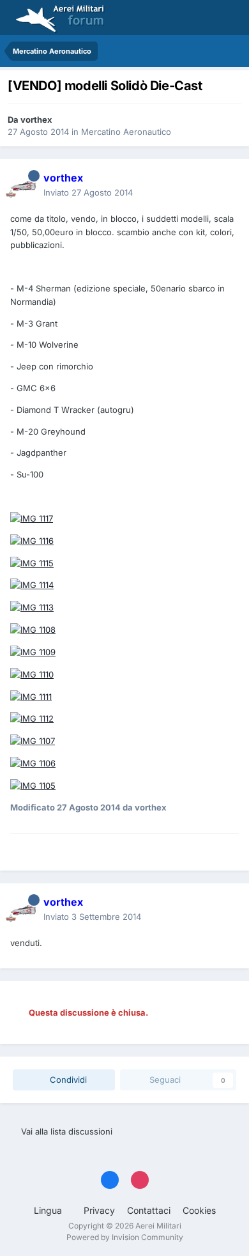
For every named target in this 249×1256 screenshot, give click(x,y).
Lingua (49, 1210)
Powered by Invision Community (124, 1237)
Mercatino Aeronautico (126, 132)
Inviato (88, 192)
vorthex (36, 119)
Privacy (99, 1210)
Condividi (67, 1079)
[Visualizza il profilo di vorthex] (23, 185)
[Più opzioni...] (226, 185)
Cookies (199, 1210)
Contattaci (148, 1210)
